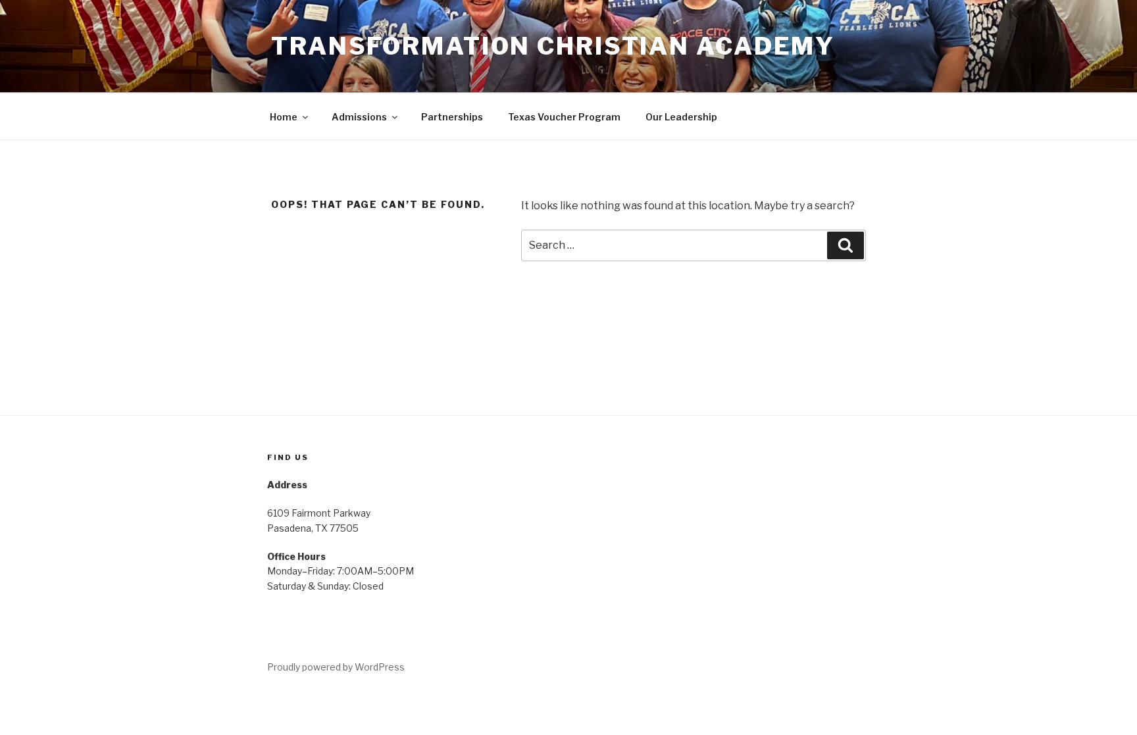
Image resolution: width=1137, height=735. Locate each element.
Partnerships (452, 116)
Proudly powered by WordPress (336, 666)
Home (283, 116)
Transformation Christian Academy (553, 46)
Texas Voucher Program (564, 116)
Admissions (359, 116)
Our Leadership (681, 116)
